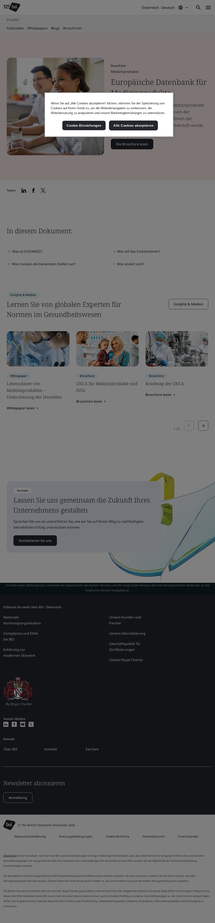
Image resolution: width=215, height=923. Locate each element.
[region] (109, 114)
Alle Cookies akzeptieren (133, 125)
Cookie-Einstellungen (84, 125)
